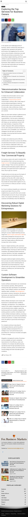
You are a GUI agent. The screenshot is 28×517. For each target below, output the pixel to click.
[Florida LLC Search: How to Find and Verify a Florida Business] (5, 399)
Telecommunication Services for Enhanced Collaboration (13, 74)
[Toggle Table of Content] (23, 71)
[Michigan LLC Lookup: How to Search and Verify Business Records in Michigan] (5, 413)
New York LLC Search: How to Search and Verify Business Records (17, 386)
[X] (6, 20)
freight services (5, 163)
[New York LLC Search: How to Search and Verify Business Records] (5, 385)
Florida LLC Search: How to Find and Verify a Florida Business (17, 478)
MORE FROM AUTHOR (18, 380)
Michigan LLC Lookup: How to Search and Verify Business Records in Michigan (17, 413)
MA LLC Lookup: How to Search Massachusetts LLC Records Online (17, 420)
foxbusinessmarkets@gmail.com (15, 448)
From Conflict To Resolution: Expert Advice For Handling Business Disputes (7, 373)
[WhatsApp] (12, 20)
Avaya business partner (15, 99)
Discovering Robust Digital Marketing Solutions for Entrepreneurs (14, 80)
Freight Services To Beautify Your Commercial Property (14, 77)
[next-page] (5, 426)
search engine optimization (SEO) (15, 234)
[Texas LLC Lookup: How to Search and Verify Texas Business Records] (5, 406)
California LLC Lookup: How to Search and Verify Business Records (17, 392)
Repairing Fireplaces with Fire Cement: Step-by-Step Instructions (20, 372)
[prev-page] (2, 426)
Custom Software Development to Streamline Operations (13, 83)
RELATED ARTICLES (6, 380)
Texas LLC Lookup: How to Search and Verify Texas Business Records (16, 406)
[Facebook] (2, 20)
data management (19, 291)
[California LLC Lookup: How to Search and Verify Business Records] (5, 392)
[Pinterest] (9, 20)
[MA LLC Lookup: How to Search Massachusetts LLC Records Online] (5, 420)
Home (2, 4)
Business (7, 4)
